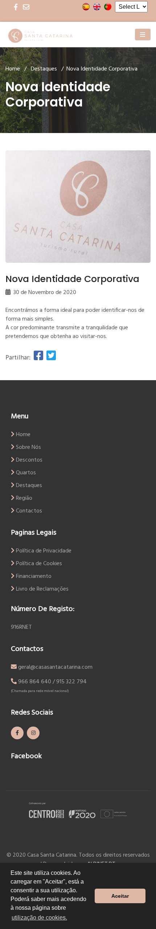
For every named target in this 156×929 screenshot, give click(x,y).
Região (23, 498)
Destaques (44, 69)
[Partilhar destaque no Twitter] (50, 358)
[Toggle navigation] (143, 34)
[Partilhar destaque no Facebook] (38, 358)
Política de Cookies (38, 563)
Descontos (28, 460)
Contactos (28, 511)
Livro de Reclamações (42, 589)
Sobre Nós (28, 447)
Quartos (25, 473)
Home (12, 69)
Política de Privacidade (43, 551)
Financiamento (33, 576)
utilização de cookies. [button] (39, 917)
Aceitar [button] (120, 896)
